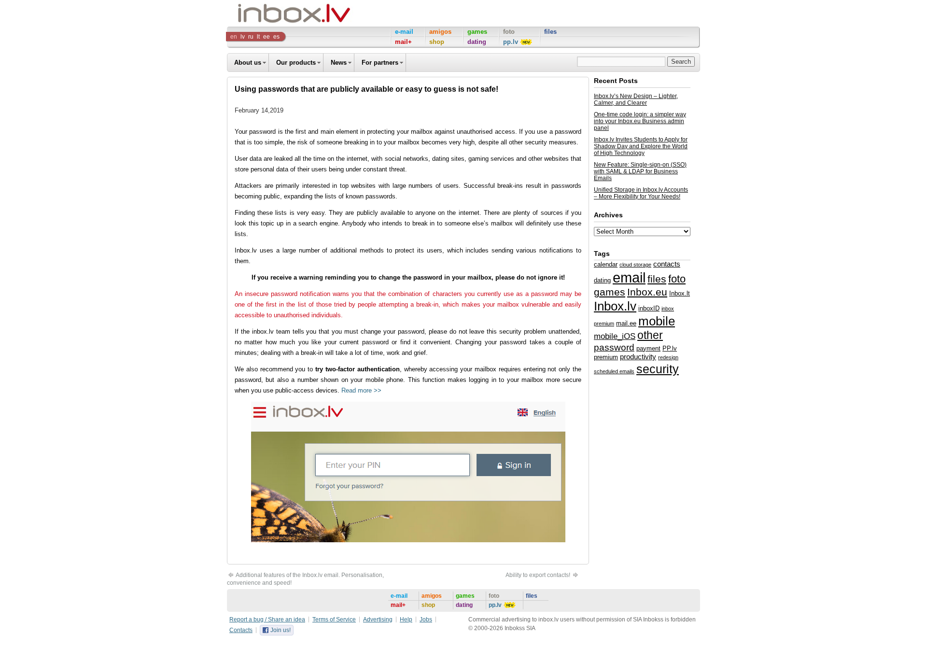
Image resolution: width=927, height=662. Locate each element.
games (609, 291)
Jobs (426, 619)
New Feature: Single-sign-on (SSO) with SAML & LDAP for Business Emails (640, 171)
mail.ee (626, 323)
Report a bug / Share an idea (267, 619)
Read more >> (361, 390)
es (276, 36)
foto (677, 279)
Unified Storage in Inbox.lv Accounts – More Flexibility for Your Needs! (641, 193)
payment (648, 348)
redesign (668, 357)
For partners (380, 62)
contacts (666, 264)
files (656, 278)
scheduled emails (614, 371)
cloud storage (635, 265)
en (233, 36)
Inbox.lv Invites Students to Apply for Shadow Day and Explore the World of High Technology (641, 146)
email (629, 277)
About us (247, 62)
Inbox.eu (647, 292)
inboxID (649, 308)
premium (606, 357)
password (614, 347)
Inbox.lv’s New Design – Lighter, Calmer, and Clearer (636, 99)
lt (258, 36)
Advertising (378, 619)
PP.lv (669, 348)
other (650, 335)
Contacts (241, 630)
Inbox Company (272, 13)
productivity (638, 357)
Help (406, 619)
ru (250, 36)
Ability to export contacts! (539, 575)
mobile (656, 321)
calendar (606, 264)
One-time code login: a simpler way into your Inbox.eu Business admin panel (640, 121)
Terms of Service (334, 619)
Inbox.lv (615, 306)
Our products (296, 62)
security (657, 369)
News (339, 62)
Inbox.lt (679, 293)
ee (266, 36)
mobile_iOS (614, 336)
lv (242, 36)
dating (602, 280)
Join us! (280, 630)
